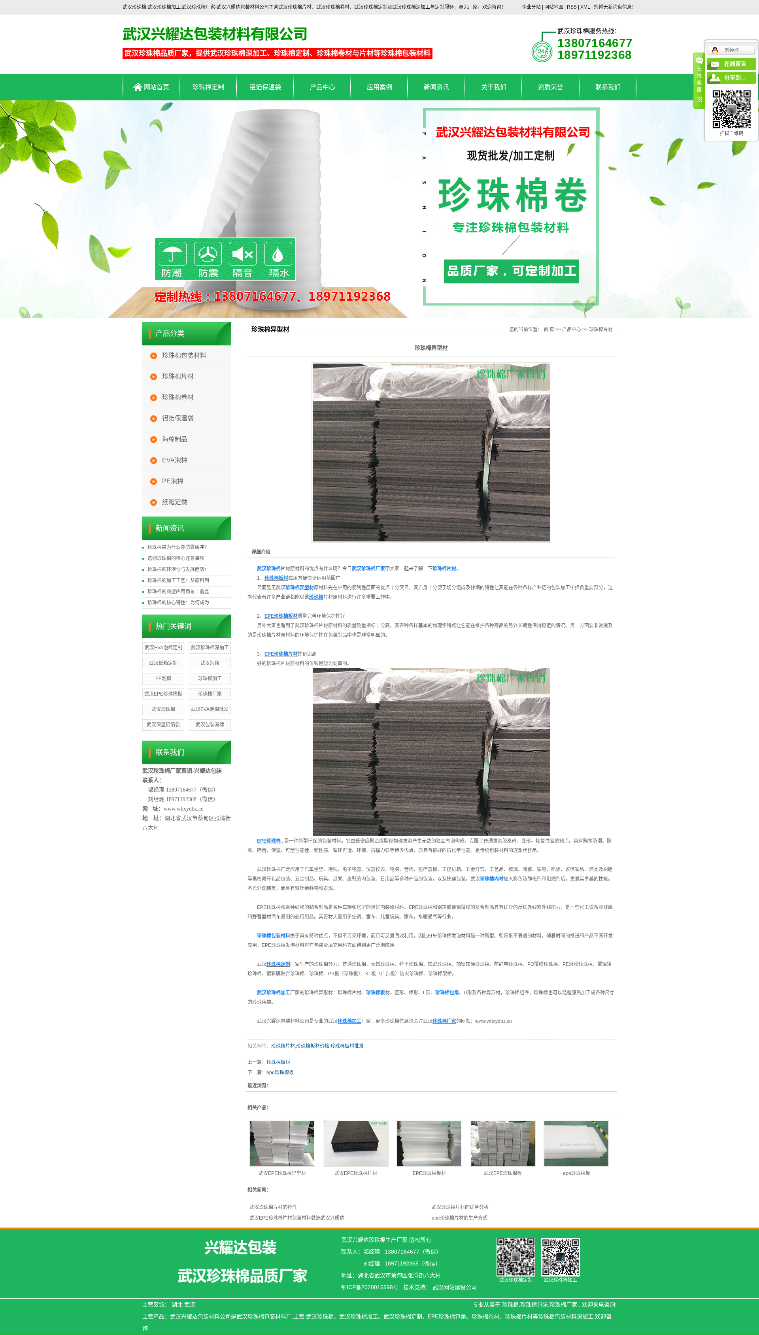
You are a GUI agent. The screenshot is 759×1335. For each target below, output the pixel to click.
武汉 (189, 1304)
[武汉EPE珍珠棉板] (503, 1143)
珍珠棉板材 (278, 1062)
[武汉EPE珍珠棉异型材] (282, 1143)
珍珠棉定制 (208, 87)
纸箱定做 (174, 502)
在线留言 (735, 64)
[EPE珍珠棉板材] (429, 1143)
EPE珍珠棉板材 (429, 1173)
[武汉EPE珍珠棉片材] (356, 1143)
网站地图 (554, 7)
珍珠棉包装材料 (184, 355)
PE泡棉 (172, 481)
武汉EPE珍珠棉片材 (355, 1173)
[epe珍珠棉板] (576, 1143)
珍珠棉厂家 (210, 694)
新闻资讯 (436, 87)
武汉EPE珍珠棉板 (163, 694)
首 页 (549, 329)
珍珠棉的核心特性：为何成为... (180, 602)
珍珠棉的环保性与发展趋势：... (180, 569)
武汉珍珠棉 (163, 709)
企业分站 (531, 7)
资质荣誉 (550, 87)
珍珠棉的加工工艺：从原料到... (180, 580)
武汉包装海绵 (210, 725)
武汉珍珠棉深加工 (210, 648)
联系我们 (608, 87)
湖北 (177, 1304)
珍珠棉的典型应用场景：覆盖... (180, 591)
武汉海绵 (209, 663)
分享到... (735, 78)
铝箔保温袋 (265, 87)
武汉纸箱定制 (163, 663)
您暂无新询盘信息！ (615, 7)
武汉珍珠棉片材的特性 (273, 1207)
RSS (572, 7)
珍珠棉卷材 (178, 397)
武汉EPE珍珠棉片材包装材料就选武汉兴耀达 (296, 1218)
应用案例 (379, 87)
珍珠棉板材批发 (347, 1046)
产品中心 (322, 87)
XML (585, 7)
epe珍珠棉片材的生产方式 (459, 1218)
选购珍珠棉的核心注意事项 (175, 558)
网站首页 (155, 87)
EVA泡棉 (174, 460)
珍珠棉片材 (178, 376)
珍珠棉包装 (534, 1304)
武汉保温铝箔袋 (163, 725)
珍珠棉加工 (210, 678)
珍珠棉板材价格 (312, 1046)
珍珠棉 (510, 1304)
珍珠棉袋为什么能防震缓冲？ (178, 547)
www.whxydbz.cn (493, 1021)
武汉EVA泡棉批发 (209, 709)
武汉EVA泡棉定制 (163, 648)
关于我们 (493, 87)
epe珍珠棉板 (280, 1072)
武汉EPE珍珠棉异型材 (282, 1173)
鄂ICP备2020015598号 (369, 1287)
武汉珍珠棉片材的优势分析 (460, 1207)
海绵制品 (174, 439)
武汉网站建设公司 (454, 1287)
